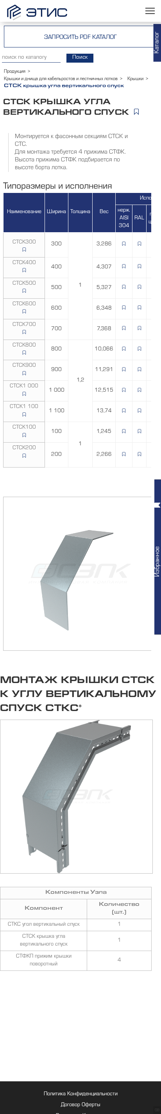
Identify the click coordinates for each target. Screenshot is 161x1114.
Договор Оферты (80, 1105)
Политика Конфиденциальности (81, 1094)
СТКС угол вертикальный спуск (44, 925)
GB (157, 1110)
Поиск (80, 58)
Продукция (14, 72)
